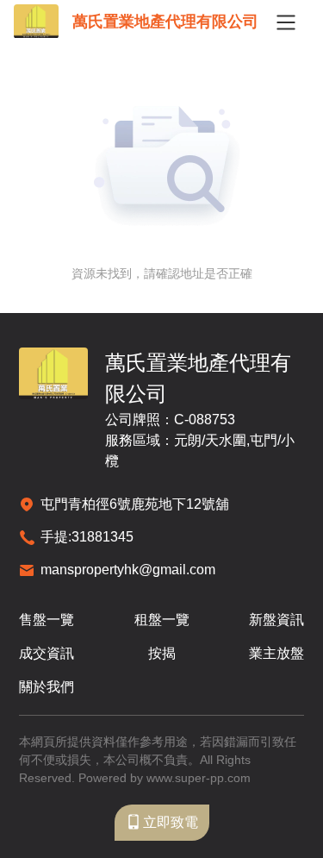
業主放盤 (276, 653)
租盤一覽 (161, 619)
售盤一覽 (46, 619)
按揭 (162, 653)
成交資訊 (46, 653)
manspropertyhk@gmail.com (127, 569)
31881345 (102, 536)
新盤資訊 (276, 619)
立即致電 (170, 822)
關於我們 (46, 687)
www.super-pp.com (198, 778)
